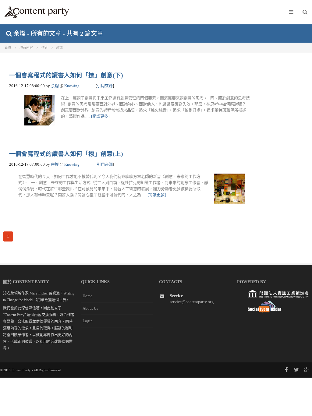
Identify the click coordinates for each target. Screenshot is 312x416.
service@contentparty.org (192, 302)
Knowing (72, 85)
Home (87, 296)
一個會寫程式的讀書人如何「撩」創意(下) (66, 75)
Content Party (21, 370)
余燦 (55, 85)
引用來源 (105, 85)
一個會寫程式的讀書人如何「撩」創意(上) (66, 154)
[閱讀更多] (100, 116)
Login (88, 321)
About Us (90, 308)
